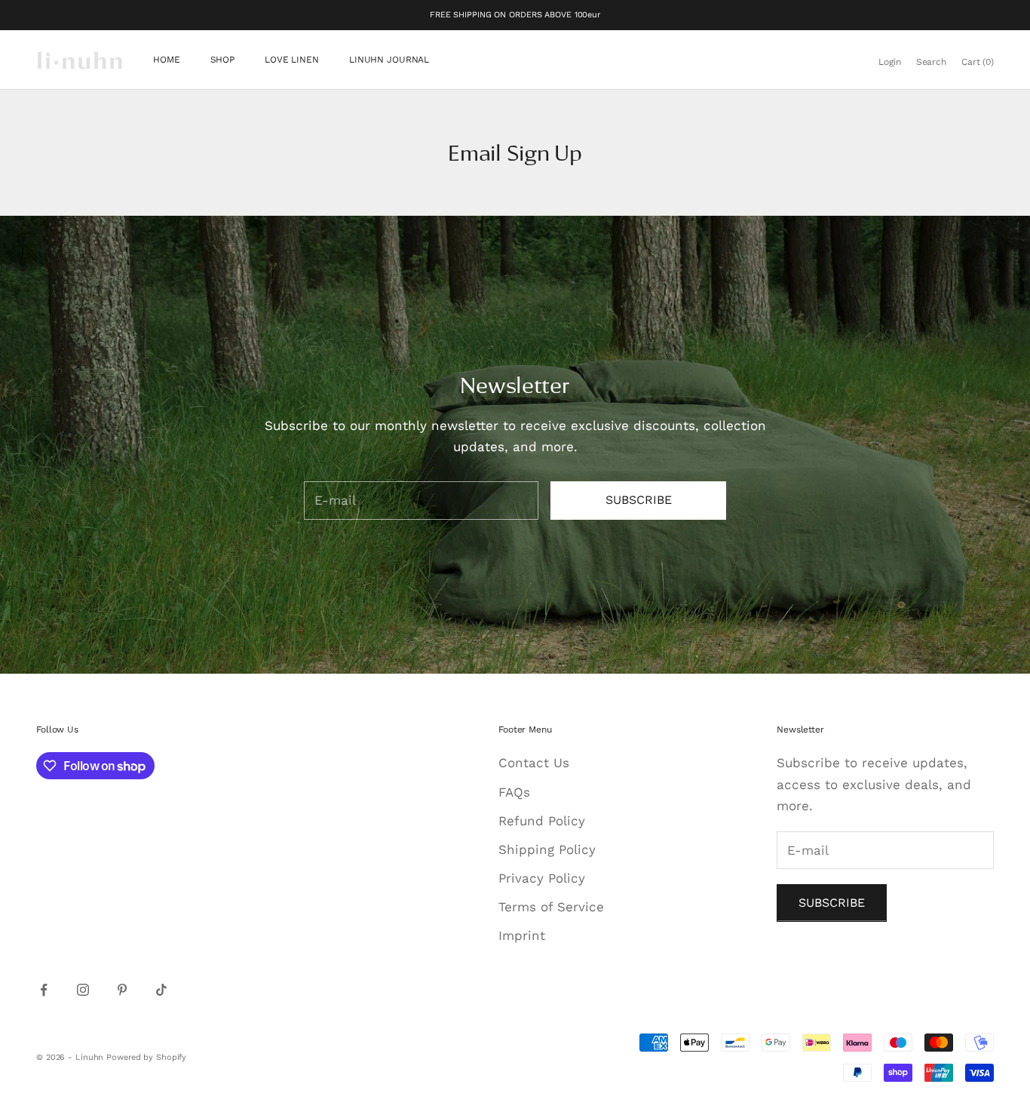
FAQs (514, 792)
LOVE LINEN (292, 60)
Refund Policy (541, 820)
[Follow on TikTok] (161, 989)
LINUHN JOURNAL (389, 60)
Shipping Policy (547, 849)
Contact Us (533, 762)
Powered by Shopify (146, 1057)
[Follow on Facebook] (43, 989)
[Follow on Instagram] (82, 989)
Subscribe (638, 500)
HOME (166, 60)
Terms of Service (551, 906)
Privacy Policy (541, 878)
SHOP (222, 60)
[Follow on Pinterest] (122, 989)
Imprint (521, 935)
